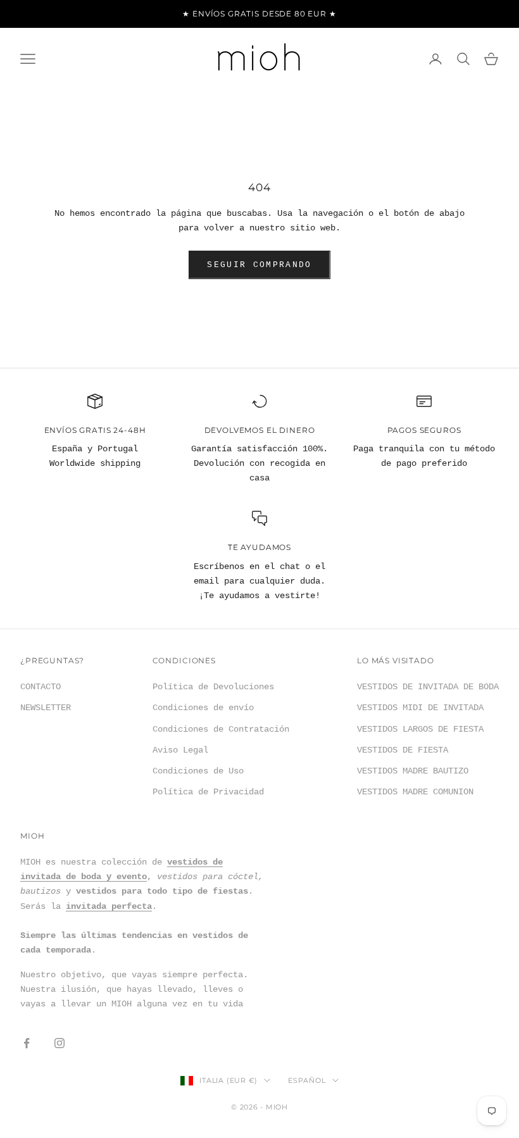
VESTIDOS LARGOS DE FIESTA (420, 729)
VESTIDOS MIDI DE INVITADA (420, 708)
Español (306, 1080)
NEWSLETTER (45, 708)
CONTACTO (40, 687)
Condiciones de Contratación (221, 729)
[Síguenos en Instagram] (59, 1043)
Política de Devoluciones (213, 687)
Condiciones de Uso (198, 771)
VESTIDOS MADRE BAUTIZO (412, 771)
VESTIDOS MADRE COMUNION (415, 792)
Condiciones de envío (203, 708)
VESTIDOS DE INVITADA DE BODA (428, 687)
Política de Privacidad (208, 792)
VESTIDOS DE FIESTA (402, 750)
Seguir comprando (259, 265)
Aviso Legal (180, 750)
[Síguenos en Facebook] (26, 1043)
